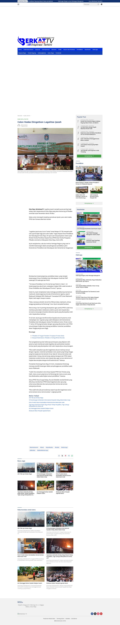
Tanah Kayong (32, 53)
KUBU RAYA (21, 119)
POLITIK (26, 119)
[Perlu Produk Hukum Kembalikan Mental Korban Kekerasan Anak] (64, 467)
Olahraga (95, 49)
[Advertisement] (60, 23)
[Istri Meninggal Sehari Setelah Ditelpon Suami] (45, 485)
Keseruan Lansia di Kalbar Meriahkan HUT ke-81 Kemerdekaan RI (91, 133)
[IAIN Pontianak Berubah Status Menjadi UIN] (96, 189)
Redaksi (68, 618)
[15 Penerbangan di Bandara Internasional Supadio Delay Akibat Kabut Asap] (45, 467)
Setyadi (20, 605)
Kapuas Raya (22, 53)
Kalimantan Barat (28, 49)
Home (20, 49)
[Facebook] (92, 613)
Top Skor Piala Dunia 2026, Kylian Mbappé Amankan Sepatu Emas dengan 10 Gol (87, 298)
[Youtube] (101, 613)
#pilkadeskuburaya (42, 450)
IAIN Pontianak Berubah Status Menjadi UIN (94, 196)
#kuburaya (64, 447)
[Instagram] (98, 613)
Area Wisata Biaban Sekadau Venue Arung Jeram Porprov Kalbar (87, 286)
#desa (42, 447)
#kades (57, 447)
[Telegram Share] (69, 456)
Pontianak (58, 53)
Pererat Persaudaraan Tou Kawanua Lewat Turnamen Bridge (87, 292)
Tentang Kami (60, 618)
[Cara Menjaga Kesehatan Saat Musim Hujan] (89, 219)
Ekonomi (54, 49)
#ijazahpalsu (49, 447)
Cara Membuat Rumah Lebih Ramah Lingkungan (87, 1)
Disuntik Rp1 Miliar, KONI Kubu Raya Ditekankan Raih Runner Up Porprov (88, 280)
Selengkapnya (88, 156)
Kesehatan (88, 49)
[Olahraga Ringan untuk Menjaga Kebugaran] (89, 264)
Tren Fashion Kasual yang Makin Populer (89, 145)
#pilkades (32, 450)
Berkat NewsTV (24, 125)
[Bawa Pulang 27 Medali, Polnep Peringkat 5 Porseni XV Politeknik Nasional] (89, 173)
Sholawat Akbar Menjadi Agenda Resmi (39, 410)
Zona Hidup (33, 606)
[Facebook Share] (59, 456)
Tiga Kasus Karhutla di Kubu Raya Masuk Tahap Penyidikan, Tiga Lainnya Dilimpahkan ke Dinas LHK (49, 405)
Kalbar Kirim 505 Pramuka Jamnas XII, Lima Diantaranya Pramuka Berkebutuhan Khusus (82, 196)
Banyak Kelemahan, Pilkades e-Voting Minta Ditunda (48, 338)
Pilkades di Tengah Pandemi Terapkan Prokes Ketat (48, 336)
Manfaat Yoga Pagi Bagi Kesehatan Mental (93, 241)
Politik (59, 49)
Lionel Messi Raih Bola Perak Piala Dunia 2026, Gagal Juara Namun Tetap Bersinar (88, 304)
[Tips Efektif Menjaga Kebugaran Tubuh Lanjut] (81, 234)
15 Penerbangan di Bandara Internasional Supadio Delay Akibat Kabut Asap (49, 400)
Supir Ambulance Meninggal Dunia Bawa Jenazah (90, 139)
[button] (98, 4)
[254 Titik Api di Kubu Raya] (26, 467)
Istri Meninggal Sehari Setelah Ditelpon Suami (41, 408)
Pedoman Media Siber (49, 618)
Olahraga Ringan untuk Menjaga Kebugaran (55, 1)
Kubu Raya (51, 53)
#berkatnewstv (34, 447)
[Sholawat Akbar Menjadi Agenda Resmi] (64, 485)
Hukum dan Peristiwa (69, 49)
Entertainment (46, 49)
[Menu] (19, 4)
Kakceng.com (33, 605)
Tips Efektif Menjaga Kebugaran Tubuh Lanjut (93, 233)
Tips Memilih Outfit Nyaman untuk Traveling (90, 151)
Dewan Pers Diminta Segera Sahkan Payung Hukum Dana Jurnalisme (90, 122)
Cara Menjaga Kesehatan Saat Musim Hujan (89, 228)
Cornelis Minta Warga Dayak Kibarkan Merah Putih (88, 127)
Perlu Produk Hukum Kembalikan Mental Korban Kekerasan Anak (46, 402)
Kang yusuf (26, 605)
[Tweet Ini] (62, 456)
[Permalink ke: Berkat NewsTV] (19, 125)
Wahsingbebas (42, 53)
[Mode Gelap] (101, 4)
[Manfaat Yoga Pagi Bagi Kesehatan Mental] (81, 242)
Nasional (37, 49)
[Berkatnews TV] (36, 41)
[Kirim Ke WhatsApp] (72, 456)
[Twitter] (95, 613)
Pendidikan (80, 49)
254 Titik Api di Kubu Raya (36, 397)
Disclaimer (74, 618)
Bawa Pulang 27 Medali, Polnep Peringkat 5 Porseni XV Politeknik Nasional (87, 183)
